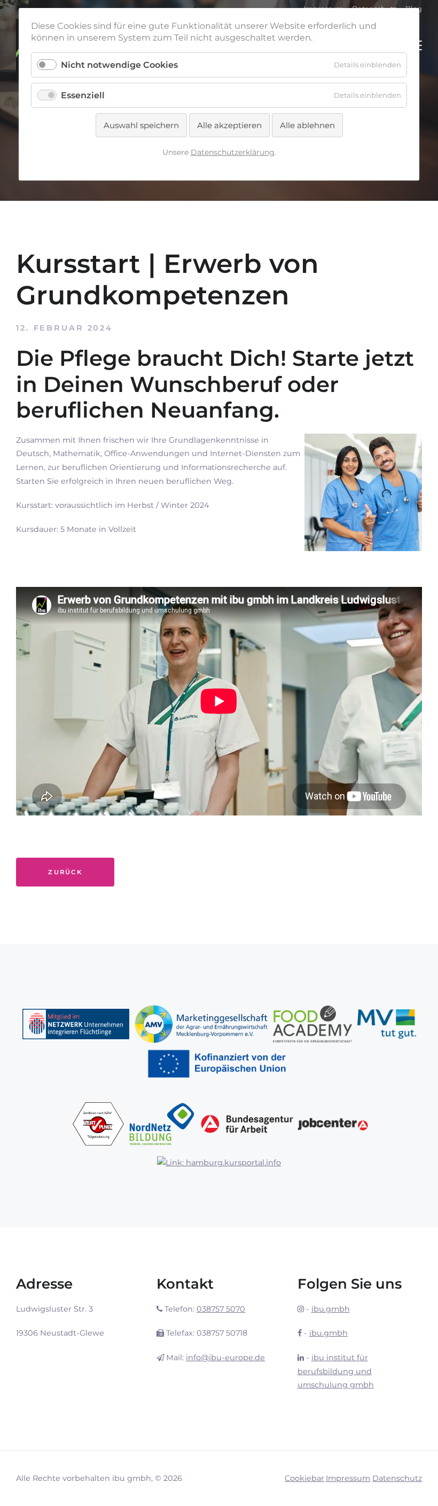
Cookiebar (304, 1478)
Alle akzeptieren (229, 125)
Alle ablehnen (307, 125)
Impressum (348, 1478)
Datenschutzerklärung (233, 152)
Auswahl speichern (141, 125)
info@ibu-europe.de (225, 1357)
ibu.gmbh (330, 1309)
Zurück (65, 872)
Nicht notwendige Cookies (119, 65)
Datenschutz (397, 1478)
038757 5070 (221, 1309)
